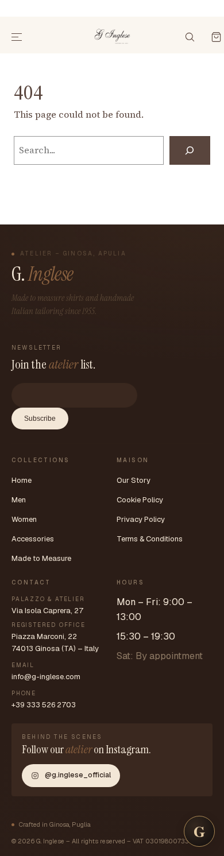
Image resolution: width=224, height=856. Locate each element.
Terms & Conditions (150, 539)
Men (18, 500)
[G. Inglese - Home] (112, 35)
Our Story (133, 480)
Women (24, 519)
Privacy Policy (141, 519)
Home (21, 480)
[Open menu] (17, 37)
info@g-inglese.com (45, 676)
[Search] (189, 150)
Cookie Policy (140, 500)
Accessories (32, 539)
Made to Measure (41, 558)
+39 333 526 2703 (43, 705)
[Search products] (189, 37)
